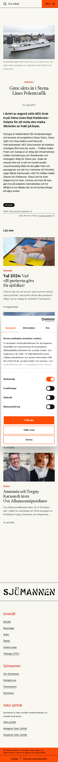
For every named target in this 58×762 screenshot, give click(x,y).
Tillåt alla (29, 420)
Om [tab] (47, 328)
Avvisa (29, 439)
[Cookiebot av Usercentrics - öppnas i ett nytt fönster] (42, 320)
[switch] (50, 388)
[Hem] (29, 592)
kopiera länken (45, 215)
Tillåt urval (29, 430)
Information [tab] (29, 328)
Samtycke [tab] (10, 328)
